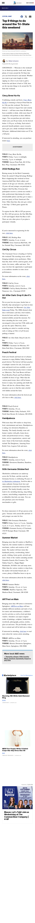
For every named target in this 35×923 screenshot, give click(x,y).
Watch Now (29, 2)
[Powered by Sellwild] (30, 784)
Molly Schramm (14, 61)
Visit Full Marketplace (27, 675)
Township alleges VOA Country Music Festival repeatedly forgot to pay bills (17, 658)
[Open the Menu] (3, 2)
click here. (9, 233)
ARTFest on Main (17, 606)
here (8, 140)
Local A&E (7, 16)
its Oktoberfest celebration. (11, 481)
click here (23, 631)
